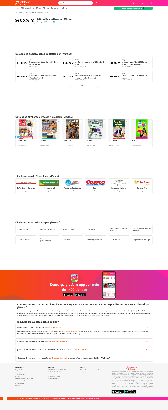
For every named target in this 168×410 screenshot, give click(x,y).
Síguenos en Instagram (54, 374)
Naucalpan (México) (54, 327)
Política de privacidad (82, 398)
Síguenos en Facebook (54, 371)
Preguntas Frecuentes (21, 370)
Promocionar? (19, 372)
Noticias (17, 385)
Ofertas (38, 8)
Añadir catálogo (19, 383)
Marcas (17, 376)
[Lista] (151, 3)
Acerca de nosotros (21, 381)
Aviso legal (57, 398)
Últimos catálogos (27, 8)
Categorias (55, 8)
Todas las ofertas (20, 374)
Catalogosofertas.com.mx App (24, 378)
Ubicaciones (32, 12)
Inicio (17, 8)
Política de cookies (94, 398)
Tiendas (46, 8)
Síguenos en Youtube (54, 376)
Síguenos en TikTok (53, 378)
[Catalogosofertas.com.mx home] (23, 2)
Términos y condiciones (68, 398)
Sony (26, 12)
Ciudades (64, 8)
